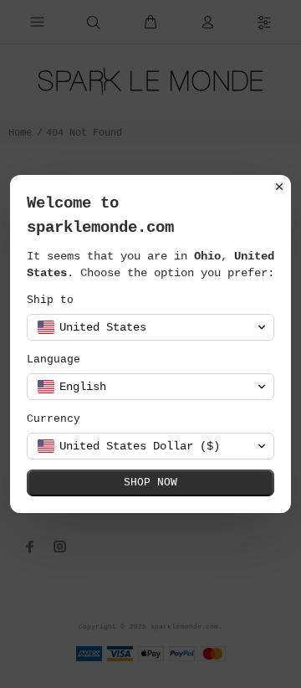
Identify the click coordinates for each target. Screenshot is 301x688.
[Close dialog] (279, 186)
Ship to (50, 300)
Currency (53, 419)
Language (53, 359)
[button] (150, 327)
